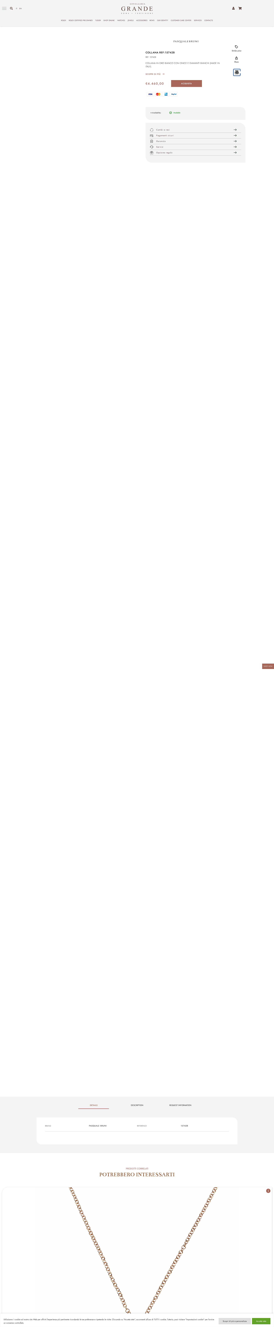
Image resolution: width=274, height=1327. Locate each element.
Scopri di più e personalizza (235, 1321)
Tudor (98, 20)
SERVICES (198, 20)
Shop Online (109, 20)
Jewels (131, 20)
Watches (121, 20)
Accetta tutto (261, 1321)
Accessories (141, 20)
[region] (137, 1320)
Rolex (63, 20)
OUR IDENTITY (162, 20)
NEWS (151, 20)
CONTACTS (208, 20)
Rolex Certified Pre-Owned (81, 20)
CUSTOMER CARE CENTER (181, 20)
